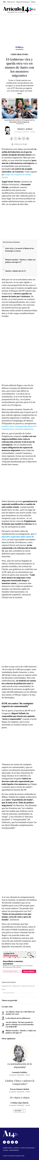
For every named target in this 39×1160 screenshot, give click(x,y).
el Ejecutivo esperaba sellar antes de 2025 (19, 537)
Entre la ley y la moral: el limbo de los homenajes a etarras (19, 249)
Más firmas (18, 1111)
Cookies (5, 1150)
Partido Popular (28, 986)
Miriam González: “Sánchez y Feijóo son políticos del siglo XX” (20, 260)
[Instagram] (8, 1142)
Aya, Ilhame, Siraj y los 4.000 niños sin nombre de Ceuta (20, 1013)
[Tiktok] (16, 1142)
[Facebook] (12, 139)
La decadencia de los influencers (18, 1018)
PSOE (3, 989)
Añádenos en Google (20, 144)
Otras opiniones (9, 1038)
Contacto (16, 1148)
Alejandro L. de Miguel (24, 129)
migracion (16, 986)
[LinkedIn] (20, 139)
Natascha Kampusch (23, 2)
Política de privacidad (27, 1148)
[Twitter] (4, 1142)
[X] (16, 139)
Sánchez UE (11, 2)
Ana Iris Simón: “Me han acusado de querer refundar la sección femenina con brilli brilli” (20, 1024)
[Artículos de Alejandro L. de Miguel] (7, 130)
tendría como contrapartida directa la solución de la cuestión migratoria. (19, 427)
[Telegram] (28, 139)
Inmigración (6, 986)
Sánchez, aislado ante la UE (15, 271)
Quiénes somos (7, 1148)
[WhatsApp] (24, 139)
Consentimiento (14, 1150)
